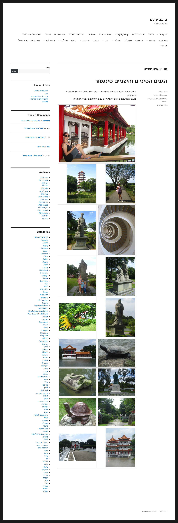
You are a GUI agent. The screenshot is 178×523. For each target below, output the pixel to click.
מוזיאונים (92, 35)
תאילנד (64, 40)
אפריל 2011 (43, 191)
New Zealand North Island (38, 311)
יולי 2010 (45, 216)
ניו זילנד (118, 40)
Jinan (46, 287)
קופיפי (46, 472)
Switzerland (43, 341)
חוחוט (46, 410)
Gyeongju (44, 276)
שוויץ (46, 483)
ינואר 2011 (44, 199)
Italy (46, 284)
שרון (48, 147)
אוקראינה (163, 40)
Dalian (45, 259)
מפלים (48, 35)
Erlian (46, 265)
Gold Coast (43, 270)
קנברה (45, 478)
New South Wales (41, 306)
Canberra (44, 254)
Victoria (45, 355)
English (163, 35)
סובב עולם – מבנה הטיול (29, 40)
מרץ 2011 (44, 194)
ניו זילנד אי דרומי (42, 442)
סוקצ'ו (46, 451)
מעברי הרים (59, 35)
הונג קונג (139, 40)
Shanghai (44, 330)
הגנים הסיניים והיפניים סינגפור (131, 81)
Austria (45, 243)
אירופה (152, 40)
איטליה (45, 369)
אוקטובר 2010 (43, 208)
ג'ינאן (46, 388)
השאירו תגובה (162, 105)
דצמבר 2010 (43, 202)
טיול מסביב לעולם (76, 35)
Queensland (43, 322)
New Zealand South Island (38, 314)
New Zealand (43, 308)
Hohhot (45, 278)
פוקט (46, 464)
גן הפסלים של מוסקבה (39, 96)
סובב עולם (158, 20)
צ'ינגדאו (45, 467)
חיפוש (48, 67)
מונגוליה (128, 40)
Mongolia (44, 297)
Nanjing (45, 303)
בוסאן (46, 379)
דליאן (46, 399)
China (46, 256)
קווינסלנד (44, 470)
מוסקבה (45, 102)
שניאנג (45, 489)
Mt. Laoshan (43, 300)
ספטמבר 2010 (42, 210)
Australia (44, 240)
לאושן (46, 418)
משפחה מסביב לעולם (31, 35)
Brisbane (44, 248)
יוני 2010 (45, 219)
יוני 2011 (45, 186)
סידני (46, 456)
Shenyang (44, 333)
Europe (45, 267)
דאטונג (45, 396)
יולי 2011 (45, 183)
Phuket (45, 317)
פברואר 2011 (43, 197)
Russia (45, 325)
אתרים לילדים (138, 35)
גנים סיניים (155, 99)
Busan (45, 251)
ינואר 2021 (44, 178)
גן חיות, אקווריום (122, 35)
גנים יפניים (163, 99)
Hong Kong (43, 281)
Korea (45, 292)
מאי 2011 (44, 189)
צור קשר (163, 46)
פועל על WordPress (149, 512)
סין (107, 40)
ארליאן (45, 374)
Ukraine (45, 352)
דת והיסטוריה (105, 35)
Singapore (163, 95)
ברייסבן (45, 385)
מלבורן (45, 426)
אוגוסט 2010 (43, 213)
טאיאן (46, 412)
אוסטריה (45, 360)
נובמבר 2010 (43, 205)
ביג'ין (46, 382)
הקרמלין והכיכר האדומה (39, 99)
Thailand (44, 349)
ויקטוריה (45, 407)
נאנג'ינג (45, 437)
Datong (45, 262)
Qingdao (45, 319)
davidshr (46, 121)
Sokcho (45, 338)
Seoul (46, 328)
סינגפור (95, 40)
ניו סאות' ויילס (43, 448)
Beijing (45, 246)
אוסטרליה (50, 40)
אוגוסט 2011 (43, 180)
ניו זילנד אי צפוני (42, 445)
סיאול (46, 453)
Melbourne (44, 295)
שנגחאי (45, 486)
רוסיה (73, 40)
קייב (46, 93)
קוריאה (86, 40)
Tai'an (46, 347)
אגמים (151, 35)
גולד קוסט (44, 390)
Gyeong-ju (44, 273)
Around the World (41, 237)
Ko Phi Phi (44, 289)
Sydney (45, 344)
